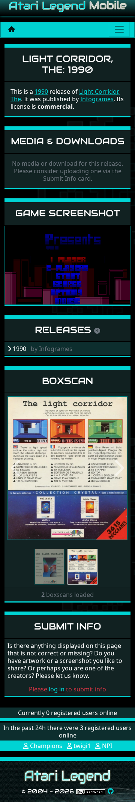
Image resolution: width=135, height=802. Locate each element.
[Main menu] (119, 29)
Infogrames (97, 99)
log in (56, 689)
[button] (17, 468)
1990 (41, 91)
